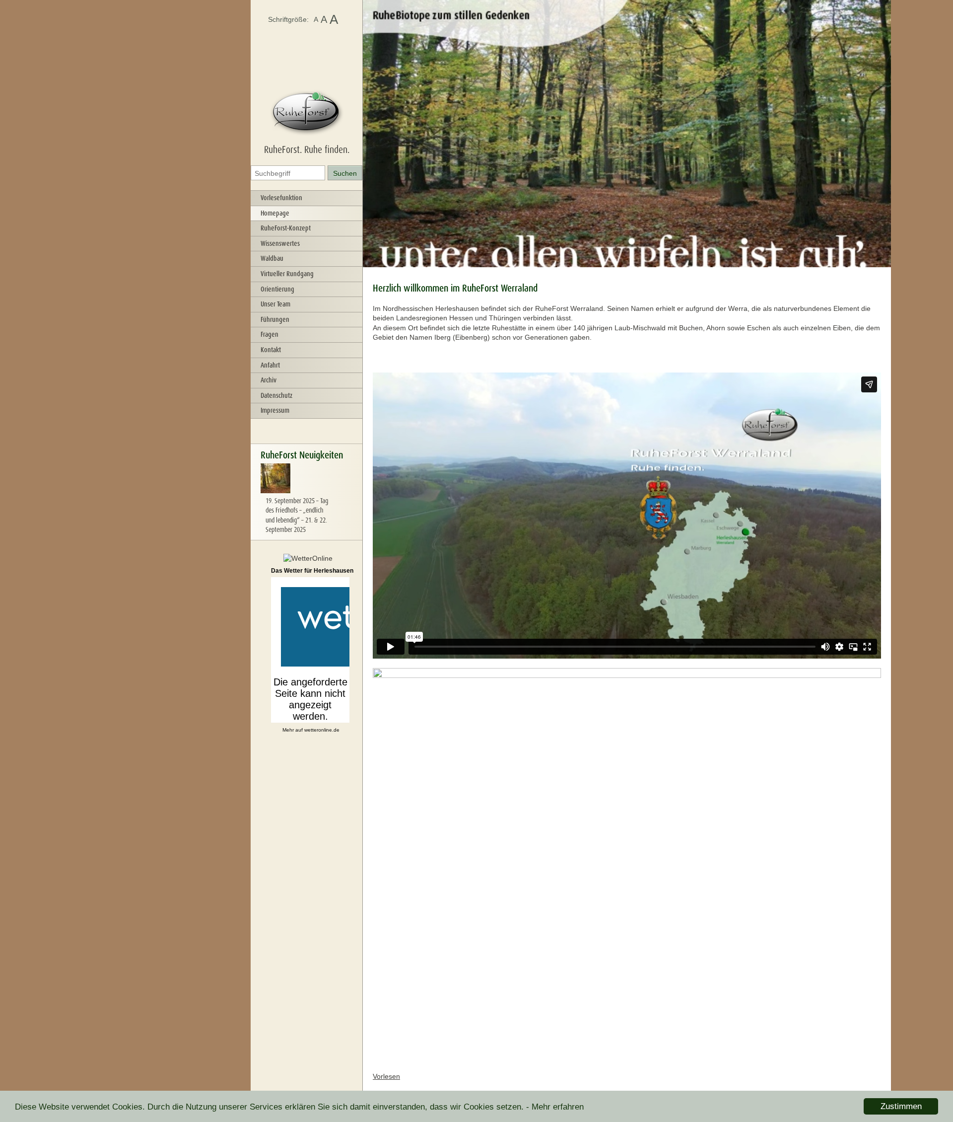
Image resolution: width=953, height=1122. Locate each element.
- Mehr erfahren (555, 1107)
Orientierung (277, 289)
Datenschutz (276, 395)
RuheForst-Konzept (286, 228)
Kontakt (271, 349)
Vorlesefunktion (281, 197)
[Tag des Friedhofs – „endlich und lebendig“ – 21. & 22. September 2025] (275, 490)
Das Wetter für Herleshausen (312, 570)
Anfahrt (270, 365)
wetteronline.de (322, 730)
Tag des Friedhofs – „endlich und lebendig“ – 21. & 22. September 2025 (297, 515)
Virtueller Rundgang (287, 273)
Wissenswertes (280, 243)
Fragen (269, 334)
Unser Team (275, 303)
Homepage (275, 213)
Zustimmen (901, 1106)
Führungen (275, 319)
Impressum (275, 410)
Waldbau (272, 258)
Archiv (268, 379)
